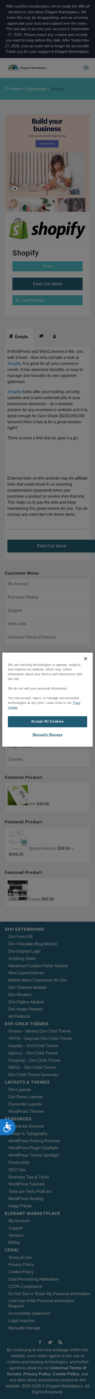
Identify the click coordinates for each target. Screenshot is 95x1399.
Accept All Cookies (47, 721)
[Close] (85, 658)
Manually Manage (47, 735)
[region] (47, 699)
